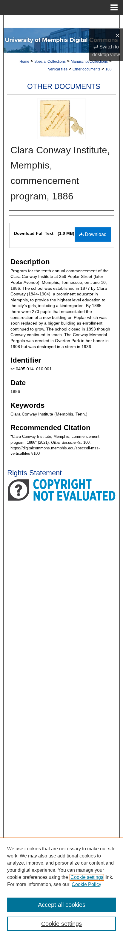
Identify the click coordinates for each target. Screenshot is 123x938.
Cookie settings (86, 877)
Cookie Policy (86, 884)
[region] (61, 888)
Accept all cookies (61, 904)
